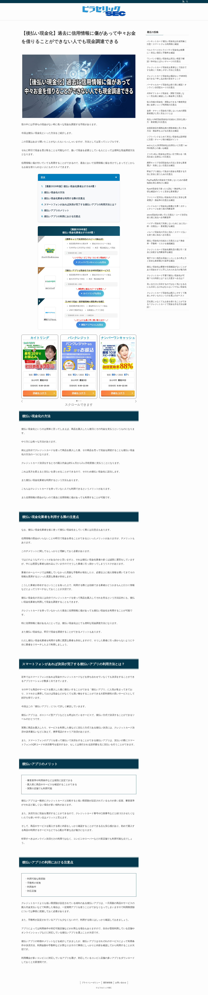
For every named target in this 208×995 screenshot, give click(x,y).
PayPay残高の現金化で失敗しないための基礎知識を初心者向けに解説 (167, 181)
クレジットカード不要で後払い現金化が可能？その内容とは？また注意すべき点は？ (166, 276)
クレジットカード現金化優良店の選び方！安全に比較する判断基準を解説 (166, 250)
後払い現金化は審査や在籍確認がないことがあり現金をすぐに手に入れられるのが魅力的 (166, 268)
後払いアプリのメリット (56, 210)
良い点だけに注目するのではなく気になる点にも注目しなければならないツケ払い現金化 (166, 285)
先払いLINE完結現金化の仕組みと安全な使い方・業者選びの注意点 (167, 120)
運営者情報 (107, 983)
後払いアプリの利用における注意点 (62, 216)
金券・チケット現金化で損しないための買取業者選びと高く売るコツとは (166, 112)
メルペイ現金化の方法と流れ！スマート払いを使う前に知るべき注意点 (166, 233)
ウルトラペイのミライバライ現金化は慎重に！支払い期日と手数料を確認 (166, 51)
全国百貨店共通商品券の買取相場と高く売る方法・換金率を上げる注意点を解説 (166, 129)
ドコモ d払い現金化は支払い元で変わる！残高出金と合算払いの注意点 (166, 155)
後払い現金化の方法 (54, 192)
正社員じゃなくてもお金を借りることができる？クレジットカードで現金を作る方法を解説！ (166, 304)
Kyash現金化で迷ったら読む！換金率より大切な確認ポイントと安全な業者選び (166, 190)
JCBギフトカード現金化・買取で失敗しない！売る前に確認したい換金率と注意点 (165, 94)
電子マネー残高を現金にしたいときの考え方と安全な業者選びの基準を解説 (166, 259)
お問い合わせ (120, 983)
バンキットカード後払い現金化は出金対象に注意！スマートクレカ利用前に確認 (166, 42)
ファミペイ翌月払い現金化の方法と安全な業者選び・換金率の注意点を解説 (166, 198)
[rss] (183, 1)
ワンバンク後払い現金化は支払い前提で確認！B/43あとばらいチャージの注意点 (166, 60)
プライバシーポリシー (91, 983)
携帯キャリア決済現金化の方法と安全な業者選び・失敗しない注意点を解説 (166, 164)
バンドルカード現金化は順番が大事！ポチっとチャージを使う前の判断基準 (166, 207)
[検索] (187, 1)
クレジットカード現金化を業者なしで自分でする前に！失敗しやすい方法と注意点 (166, 68)
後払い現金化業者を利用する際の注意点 (64, 198)
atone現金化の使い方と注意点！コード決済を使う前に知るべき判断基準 (167, 216)
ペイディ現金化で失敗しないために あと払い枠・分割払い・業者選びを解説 (167, 224)
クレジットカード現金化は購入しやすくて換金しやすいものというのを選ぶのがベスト (166, 294)
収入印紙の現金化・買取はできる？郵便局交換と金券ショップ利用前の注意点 (166, 103)
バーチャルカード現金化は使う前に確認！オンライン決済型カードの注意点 (166, 86)
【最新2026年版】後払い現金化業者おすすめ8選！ (70, 186)
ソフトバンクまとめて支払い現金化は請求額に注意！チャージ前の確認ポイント (166, 138)
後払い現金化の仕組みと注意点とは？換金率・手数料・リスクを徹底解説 (166, 242)
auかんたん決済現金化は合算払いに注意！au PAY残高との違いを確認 (167, 146)
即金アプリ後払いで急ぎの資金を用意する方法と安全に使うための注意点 (166, 172)
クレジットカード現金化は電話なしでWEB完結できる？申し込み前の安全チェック (167, 77)
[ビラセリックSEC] (104, 11)
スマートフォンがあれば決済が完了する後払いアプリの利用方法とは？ (80, 204)
